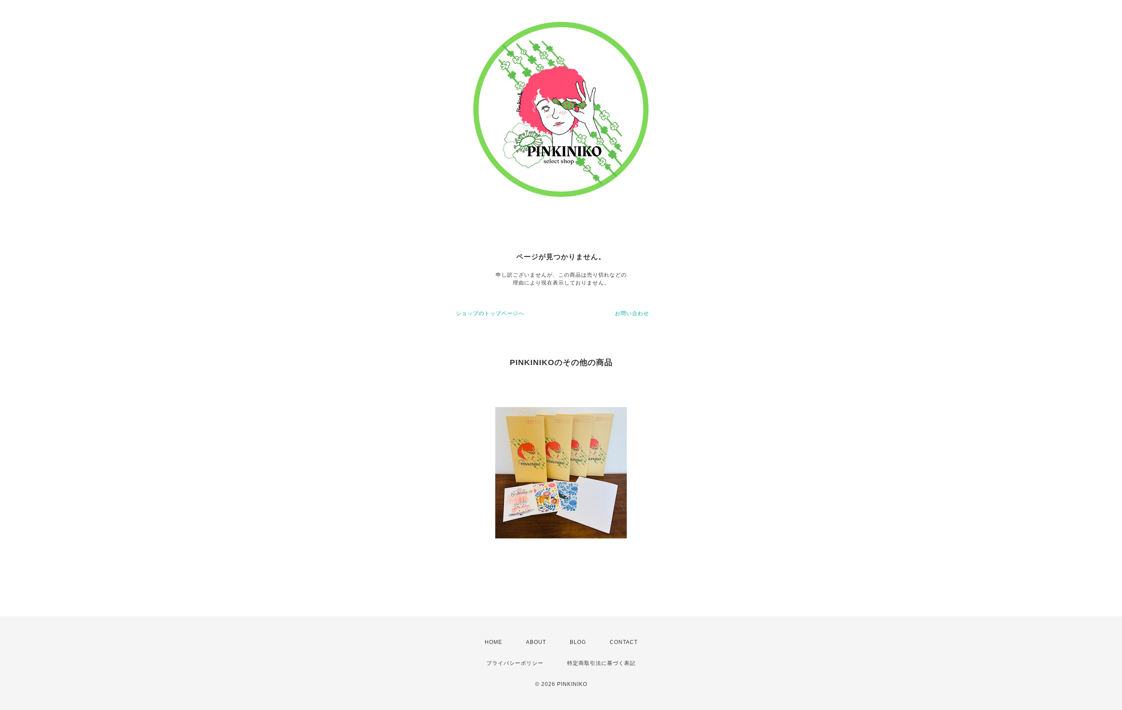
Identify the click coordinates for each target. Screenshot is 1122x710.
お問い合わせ (632, 313)
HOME (493, 642)
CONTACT (624, 642)
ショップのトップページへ (490, 313)
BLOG (578, 642)
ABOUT (536, 642)
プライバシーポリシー (514, 663)
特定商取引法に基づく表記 (601, 663)
